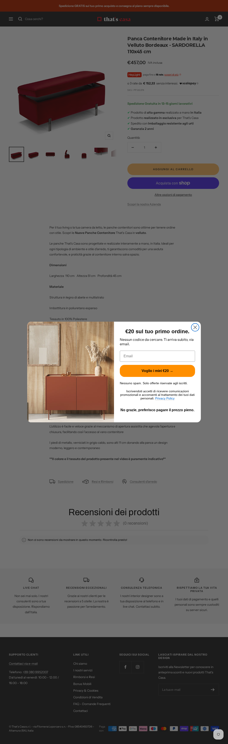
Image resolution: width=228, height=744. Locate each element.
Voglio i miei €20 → (157, 371)
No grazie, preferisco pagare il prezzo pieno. (157, 410)
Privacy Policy (165, 398)
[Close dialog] (195, 327)
